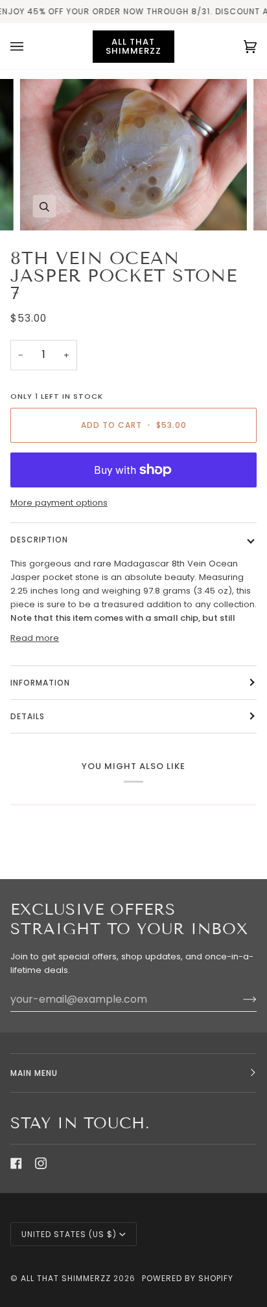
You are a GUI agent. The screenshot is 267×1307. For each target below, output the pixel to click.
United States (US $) (69, 1234)
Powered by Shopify (187, 1278)
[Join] (239, 999)
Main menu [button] (34, 1072)
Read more (34, 638)
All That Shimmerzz (67, 1278)
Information (40, 682)
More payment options (59, 503)
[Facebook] (16, 1163)
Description (39, 539)
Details (27, 716)
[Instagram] (41, 1163)
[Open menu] (29, 46)
